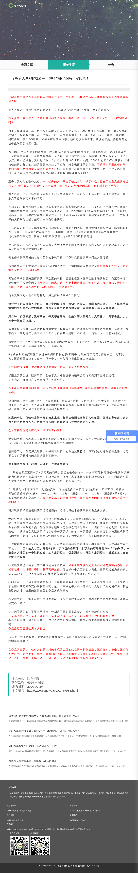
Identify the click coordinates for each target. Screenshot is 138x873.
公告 (111, 64)
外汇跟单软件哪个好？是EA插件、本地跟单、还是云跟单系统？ (44, 730)
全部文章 (27, 64)
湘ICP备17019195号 (90, 866)
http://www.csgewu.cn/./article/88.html (52, 690)
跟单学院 (69, 64)
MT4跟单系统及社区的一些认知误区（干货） (34, 745)
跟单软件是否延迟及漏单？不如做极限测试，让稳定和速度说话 (44, 715)
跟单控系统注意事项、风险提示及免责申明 (33, 761)
